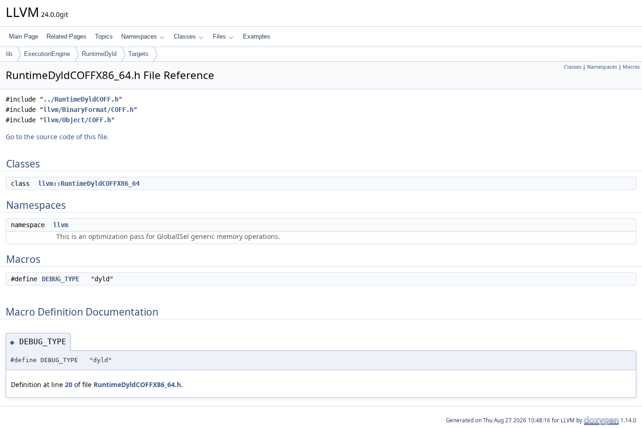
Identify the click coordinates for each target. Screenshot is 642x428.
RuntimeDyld (99, 53)
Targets (138, 53)
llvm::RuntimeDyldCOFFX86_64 (89, 183)
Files (219, 36)
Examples (256, 36)
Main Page (23, 36)
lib (9, 53)
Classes (185, 36)
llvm (60, 225)
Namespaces (139, 36)
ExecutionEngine (47, 53)
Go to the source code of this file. (57, 136)
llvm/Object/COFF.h (77, 120)
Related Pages (66, 36)
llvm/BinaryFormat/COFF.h (88, 109)
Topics (104, 36)
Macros (631, 66)
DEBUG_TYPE (60, 279)
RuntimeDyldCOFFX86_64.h (137, 384)
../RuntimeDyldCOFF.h (80, 99)
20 (68, 384)
